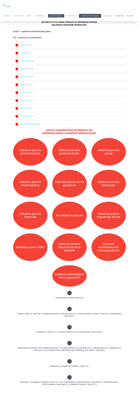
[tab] (69, 45)
